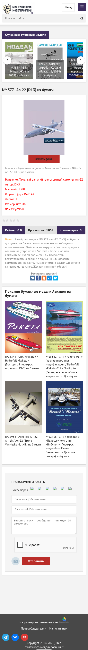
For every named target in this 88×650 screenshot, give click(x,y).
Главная (10, 168)
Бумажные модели (30, 168)
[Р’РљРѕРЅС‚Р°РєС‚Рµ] (32, 278)
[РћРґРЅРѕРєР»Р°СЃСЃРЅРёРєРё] (44, 278)
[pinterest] (24, 637)
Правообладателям (33, 628)
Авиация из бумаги (57, 168)
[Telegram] (5, 637)
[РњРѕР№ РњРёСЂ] (49, 278)
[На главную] (18, 7)
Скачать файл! (44, 159)
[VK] (15, 637)
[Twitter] (55, 278)
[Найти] (82, 18)
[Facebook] (38, 278)
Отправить (36, 561)
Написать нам (58, 628)
